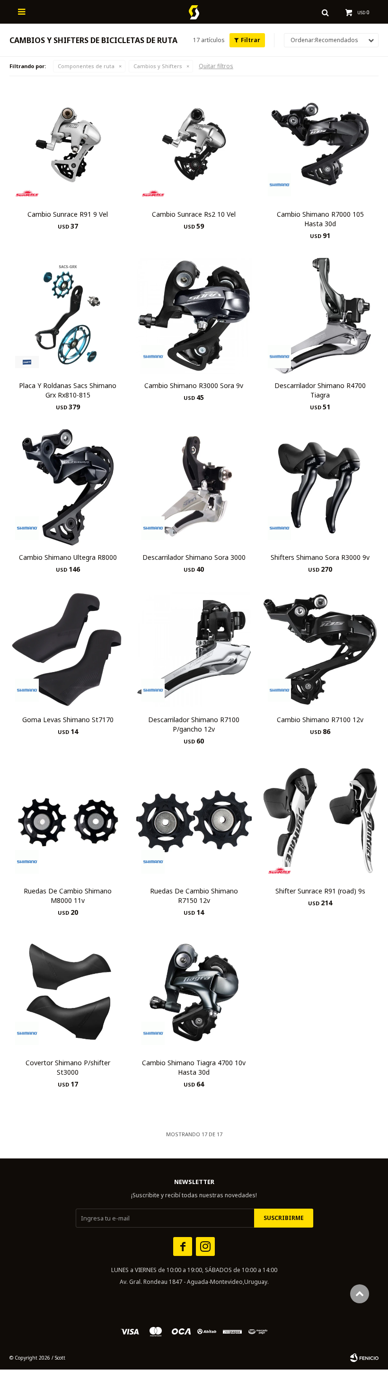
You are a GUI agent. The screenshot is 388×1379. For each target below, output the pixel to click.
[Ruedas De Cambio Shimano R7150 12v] (194, 821)
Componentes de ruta (86, 66)
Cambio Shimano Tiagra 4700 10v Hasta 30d (194, 1067)
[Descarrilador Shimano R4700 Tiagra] (320, 315)
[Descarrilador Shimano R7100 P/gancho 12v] (194, 649)
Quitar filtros (216, 66)
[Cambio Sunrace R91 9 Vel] (67, 144)
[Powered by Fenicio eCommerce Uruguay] (364, 1358)
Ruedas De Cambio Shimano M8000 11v (68, 895)
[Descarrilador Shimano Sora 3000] (194, 487)
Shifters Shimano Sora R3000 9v (320, 557)
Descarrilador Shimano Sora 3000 (194, 557)
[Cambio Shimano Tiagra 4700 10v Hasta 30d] (194, 992)
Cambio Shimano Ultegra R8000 (68, 557)
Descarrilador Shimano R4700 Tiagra (320, 390)
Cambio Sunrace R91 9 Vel (67, 214)
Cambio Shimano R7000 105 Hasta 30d (320, 219)
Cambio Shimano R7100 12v (320, 719)
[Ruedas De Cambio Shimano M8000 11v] (67, 821)
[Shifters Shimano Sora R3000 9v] (320, 487)
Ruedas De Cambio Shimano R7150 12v (194, 895)
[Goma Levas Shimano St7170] (67, 649)
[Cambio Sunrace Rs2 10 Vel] (194, 144)
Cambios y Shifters (157, 66)
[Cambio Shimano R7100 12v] (320, 649)
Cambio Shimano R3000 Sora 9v (193, 385)
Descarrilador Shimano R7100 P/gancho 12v (193, 724)
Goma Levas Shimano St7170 (68, 719)
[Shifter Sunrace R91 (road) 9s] (320, 821)
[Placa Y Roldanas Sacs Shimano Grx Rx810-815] (67, 315)
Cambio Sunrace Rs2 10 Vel (194, 214)
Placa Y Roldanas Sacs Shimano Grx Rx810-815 (67, 390)
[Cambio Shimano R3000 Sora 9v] (194, 315)
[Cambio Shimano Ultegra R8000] (67, 487)
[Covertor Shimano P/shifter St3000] (67, 992)
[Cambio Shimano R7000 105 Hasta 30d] (320, 144)
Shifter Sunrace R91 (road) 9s (320, 890)
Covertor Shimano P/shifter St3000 (68, 1067)
